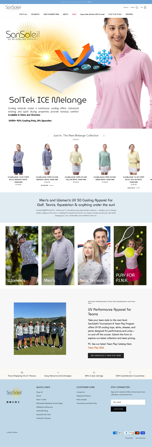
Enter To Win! (41, 400)
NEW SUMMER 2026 (51, 14)
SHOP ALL (23, 14)
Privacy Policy (129, 438)
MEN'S (65, 14)
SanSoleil (14, 432)
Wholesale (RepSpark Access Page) (49, 403)
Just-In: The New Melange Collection (76, 135)
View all (76, 139)
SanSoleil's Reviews (43, 418)
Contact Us (81, 392)
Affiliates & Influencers (44, 407)
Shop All (39, 392)
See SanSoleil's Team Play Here (106, 355)
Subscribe (118, 409)
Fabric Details (82, 400)
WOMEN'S (35, 14)
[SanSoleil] (13, 7)
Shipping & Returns (84, 396)
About (38, 396)
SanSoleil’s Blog (42, 411)
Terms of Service (140, 438)
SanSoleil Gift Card (43, 415)
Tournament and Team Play (87, 403)
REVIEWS (129, 14)
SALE (74, 14)
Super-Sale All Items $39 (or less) (92, 14)
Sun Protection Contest (80, 2)
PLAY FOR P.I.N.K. (115, 14)
